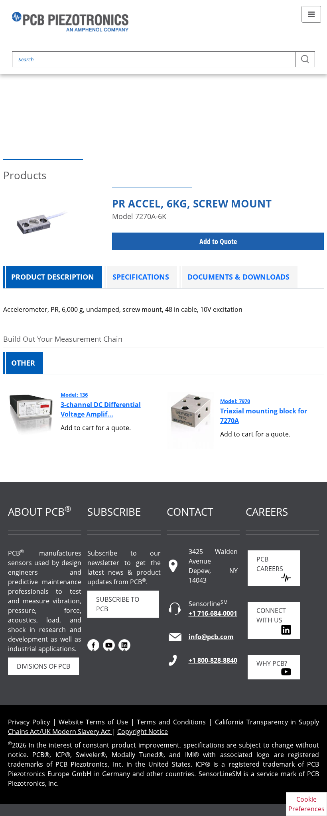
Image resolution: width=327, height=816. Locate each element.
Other (23, 363)
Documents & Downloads (238, 277)
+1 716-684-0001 (213, 613)
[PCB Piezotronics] (70, 21)
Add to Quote (218, 241)
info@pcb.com (211, 636)
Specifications (140, 277)
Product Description (52, 277)
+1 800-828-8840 (213, 660)
